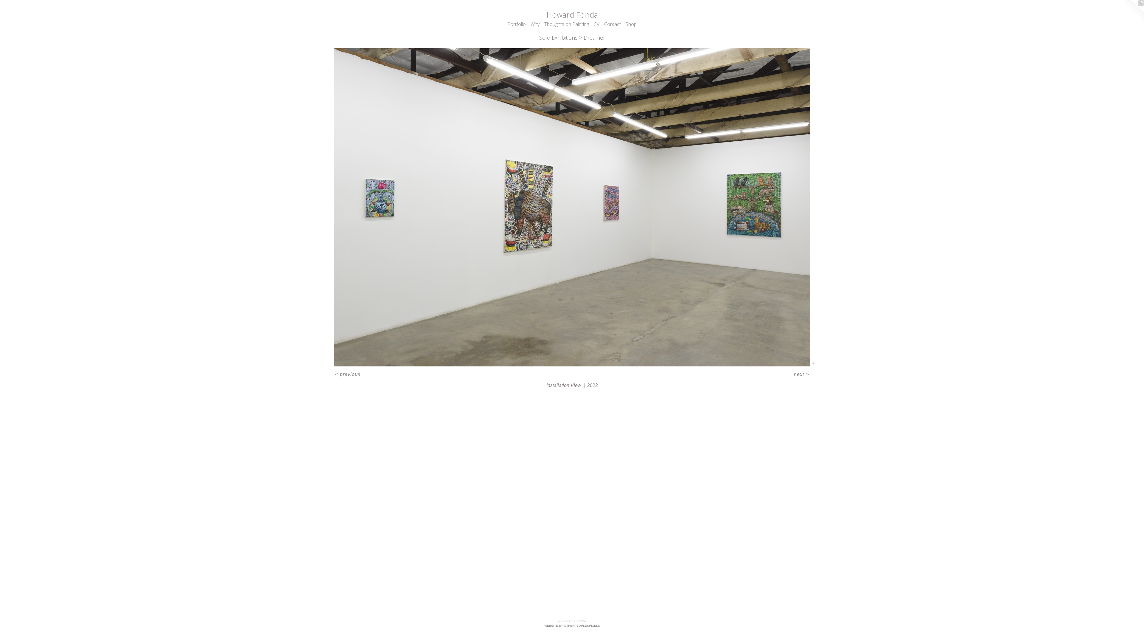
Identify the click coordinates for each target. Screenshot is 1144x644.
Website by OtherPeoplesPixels (572, 625)
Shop (631, 24)
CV (596, 24)
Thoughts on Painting (566, 24)
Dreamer (594, 37)
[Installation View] (572, 207)
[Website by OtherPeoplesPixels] (1132, 12)
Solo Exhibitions (558, 37)
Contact (612, 24)
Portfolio (516, 24)
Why (535, 24)
